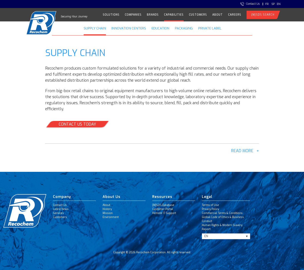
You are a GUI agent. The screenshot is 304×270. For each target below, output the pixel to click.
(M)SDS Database (163, 205)
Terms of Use (210, 205)
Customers (198, 15)
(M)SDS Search (262, 15)
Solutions (111, 15)
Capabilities (174, 15)
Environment (111, 217)
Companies (133, 15)
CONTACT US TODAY (77, 124)
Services (58, 213)
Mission (108, 213)
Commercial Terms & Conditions (222, 213)
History (107, 209)
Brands (153, 15)
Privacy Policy (210, 209)
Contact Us (253, 3)
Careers (234, 15)
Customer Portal (162, 209)
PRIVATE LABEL (209, 28)
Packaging (184, 28)
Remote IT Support (164, 213)
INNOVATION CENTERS (128, 28)
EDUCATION (160, 28)
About (217, 15)
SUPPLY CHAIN (95, 28)
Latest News (61, 209)
